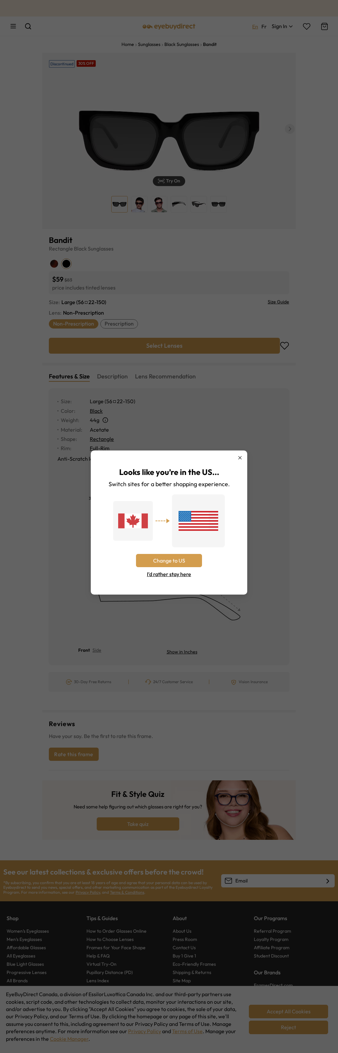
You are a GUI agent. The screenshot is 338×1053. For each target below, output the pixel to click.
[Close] (240, 457)
